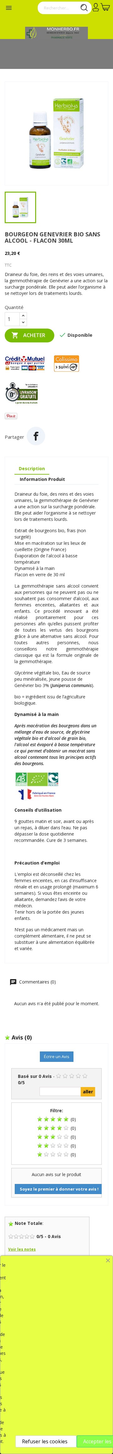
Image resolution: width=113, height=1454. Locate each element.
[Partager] (36, 436)
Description (32, 468)
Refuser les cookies (44, 1441)
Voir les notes (22, 1249)
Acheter (28, 335)
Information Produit (42, 479)
